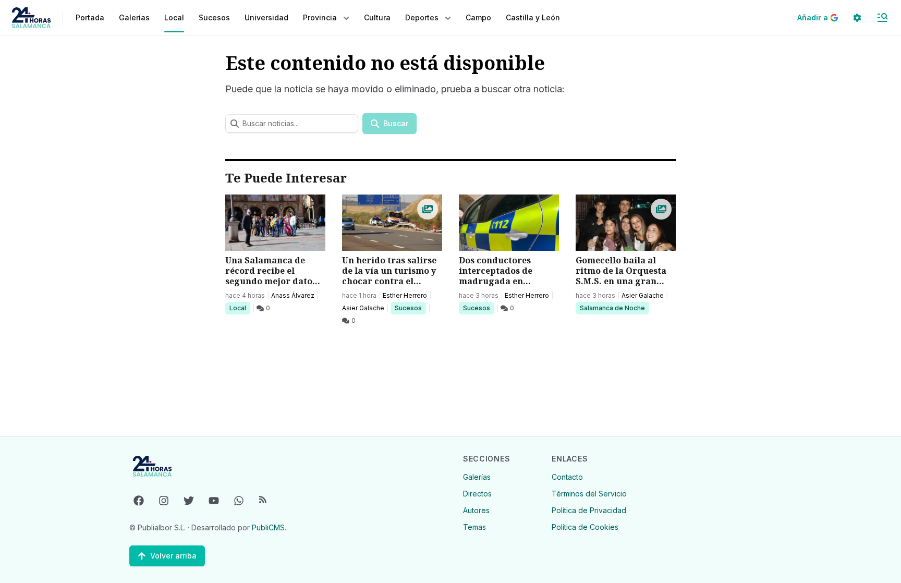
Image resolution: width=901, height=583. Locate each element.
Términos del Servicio (589, 493)
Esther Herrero (405, 295)
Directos (477, 493)
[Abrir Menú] (882, 17)
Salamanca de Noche (612, 307)
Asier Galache (363, 308)
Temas (474, 527)
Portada (90, 17)
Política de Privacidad (589, 510)
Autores (476, 510)
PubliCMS (268, 527)
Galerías (134, 17)
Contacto (567, 476)
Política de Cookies (585, 527)
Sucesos (410, 307)
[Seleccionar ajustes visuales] (857, 17)
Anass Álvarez (292, 295)
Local (239, 307)
